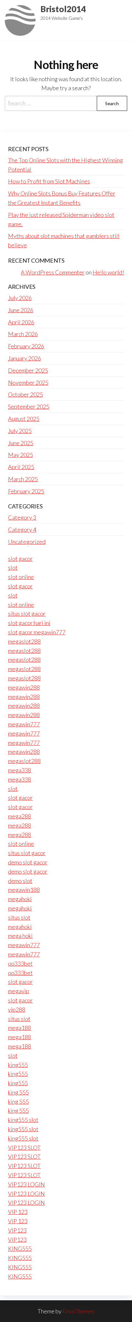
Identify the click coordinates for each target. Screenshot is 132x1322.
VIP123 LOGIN (26, 1184)
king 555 (18, 1092)
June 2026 (20, 309)
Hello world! (108, 272)
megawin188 (24, 889)
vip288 (16, 1009)
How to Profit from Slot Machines (49, 181)
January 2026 (24, 358)
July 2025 (20, 430)
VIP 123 (18, 1211)
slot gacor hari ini (29, 622)
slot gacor (20, 558)
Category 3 (22, 517)
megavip (18, 990)
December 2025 (28, 370)
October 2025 (25, 394)
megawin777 (24, 724)
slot (13, 567)
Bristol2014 (63, 9)
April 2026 (21, 322)
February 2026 (26, 346)
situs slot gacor (26, 613)
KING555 (20, 1248)
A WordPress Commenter (53, 272)
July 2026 (20, 297)
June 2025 (20, 442)
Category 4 (22, 529)
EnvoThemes (78, 1311)
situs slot (19, 917)
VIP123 (17, 1230)
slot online (21, 576)
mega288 (19, 816)
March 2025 (23, 479)
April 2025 (21, 466)
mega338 (19, 770)
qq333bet (20, 963)
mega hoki (20, 935)
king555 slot (23, 1119)
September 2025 (28, 406)
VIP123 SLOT (24, 1147)
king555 (18, 1064)
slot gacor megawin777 (36, 632)
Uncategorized (26, 541)
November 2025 (28, 382)
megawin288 (24, 687)
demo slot (20, 880)
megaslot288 (24, 641)
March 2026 (23, 333)
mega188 (19, 1027)
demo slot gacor (27, 862)
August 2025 (23, 418)
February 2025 (26, 491)
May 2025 (20, 454)
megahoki (20, 898)
